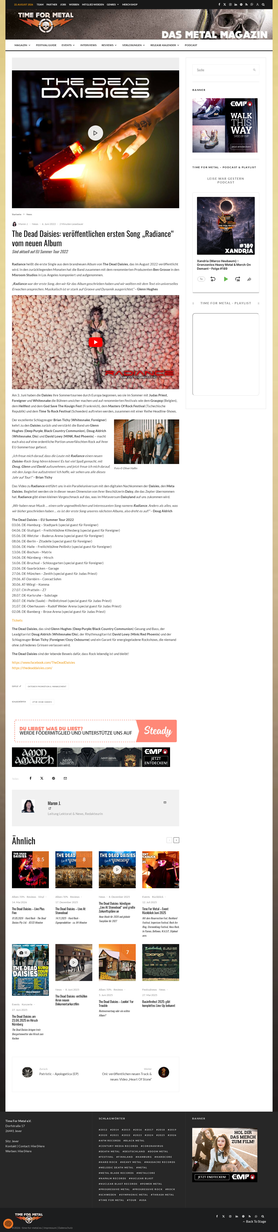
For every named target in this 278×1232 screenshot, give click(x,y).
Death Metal (110, 1151)
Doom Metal (159, 1151)
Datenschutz (65, 1227)
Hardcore (164, 1157)
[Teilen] (30, 778)
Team (40, 4)
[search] (254, 70)
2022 (127, 1135)
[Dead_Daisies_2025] (30, 970)
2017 (150, 1129)
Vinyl (41, 896)
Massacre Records (160, 1162)
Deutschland (134, 1151)
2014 (115, 1129)
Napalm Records (113, 1178)
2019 (173, 1129)
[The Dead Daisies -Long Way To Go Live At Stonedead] (73, 869)
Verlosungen (132, 45)
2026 (173, 1135)
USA (144, 1200)
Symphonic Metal (134, 1194)
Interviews (88, 45)
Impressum (50, 1227)
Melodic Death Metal (117, 1167)
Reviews (107, 45)
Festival (107, 1157)
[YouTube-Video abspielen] (95, 342)
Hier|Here (38, 1146)
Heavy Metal (132, 1162)
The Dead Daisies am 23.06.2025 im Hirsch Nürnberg (25, 1020)
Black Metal (135, 1140)
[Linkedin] (235, 4)
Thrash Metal (163, 1194)
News (35, 224)
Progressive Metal (115, 1189)
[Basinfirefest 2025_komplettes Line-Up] (160, 962)
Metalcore (146, 1173)
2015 (127, 1129)
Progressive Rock (148, 1189)
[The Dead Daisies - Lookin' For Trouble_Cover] (117, 962)
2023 (138, 1135)
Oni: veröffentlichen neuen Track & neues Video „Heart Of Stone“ (127, 1074)
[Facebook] (219, 4)
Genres (111, 4)
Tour (133, 1200)
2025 (161, 1135)
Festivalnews (149, 989)
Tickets (17, 620)
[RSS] (246, 4)
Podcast (191, 45)
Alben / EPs (18, 896)
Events (66, 45)
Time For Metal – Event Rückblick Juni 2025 (155, 910)
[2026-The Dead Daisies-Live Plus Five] (30, 869)
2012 (104, 1129)
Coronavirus (153, 1146)
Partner (51, 4)
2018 (161, 1129)
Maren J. (23, 224)
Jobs (63, 4)
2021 (115, 1135)
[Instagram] (230, 4)
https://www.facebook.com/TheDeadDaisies (43, 662)
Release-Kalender (163, 45)
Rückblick (157, 896)
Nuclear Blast (142, 1178)
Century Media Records (119, 1146)
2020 (104, 1135)
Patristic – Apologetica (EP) (59, 1071)
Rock (171, 1189)
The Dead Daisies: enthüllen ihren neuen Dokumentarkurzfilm (71, 1000)
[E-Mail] (65, 778)
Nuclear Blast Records (119, 1183)
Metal (142, 1167)
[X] (225, 4)
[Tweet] (41, 778)
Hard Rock (109, 1162)
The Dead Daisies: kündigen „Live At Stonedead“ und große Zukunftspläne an (117, 907)
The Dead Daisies (43, 702)
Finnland (125, 1157)
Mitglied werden (93, 4)
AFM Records (111, 1140)
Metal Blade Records (117, 1173)
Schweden (108, 1194)
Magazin (21, 45)
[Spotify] (241, 4)
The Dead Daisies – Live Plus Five (28, 910)
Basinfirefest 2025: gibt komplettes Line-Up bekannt (158, 1003)
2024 (150, 1135)
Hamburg (144, 1157)
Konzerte (27, 1004)
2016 (138, 1129)
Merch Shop (129, 4)
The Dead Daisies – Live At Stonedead (70, 910)
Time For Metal (112, 1200)
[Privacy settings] (8, 1224)
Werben (74, 4)
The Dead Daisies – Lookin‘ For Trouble (116, 1003)
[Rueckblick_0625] (160, 869)
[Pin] (53, 778)
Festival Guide (46, 45)
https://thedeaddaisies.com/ (32, 668)
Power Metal (152, 1183)
